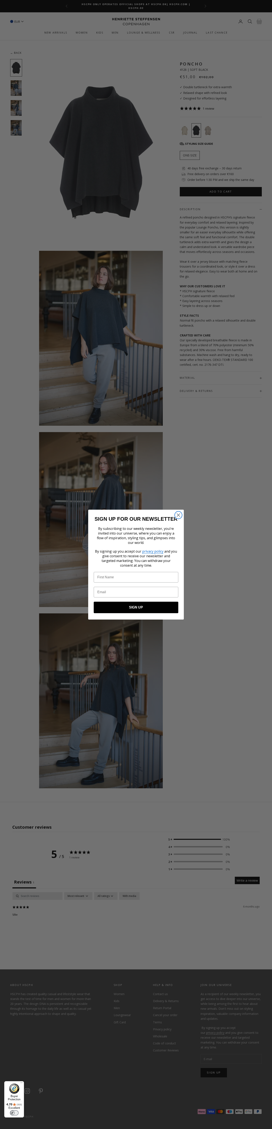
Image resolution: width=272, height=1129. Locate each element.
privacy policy (152, 551)
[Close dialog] (178, 515)
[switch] (14, 1112)
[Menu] (21, 1083)
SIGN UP (136, 607)
